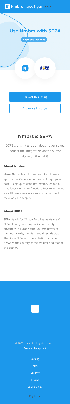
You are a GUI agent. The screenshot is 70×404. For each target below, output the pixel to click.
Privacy (35, 379)
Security (35, 372)
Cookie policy (35, 386)
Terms (35, 365)
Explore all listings (35, 108)
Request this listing (35, 97)
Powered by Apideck (35, 348)
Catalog (35, 359)
